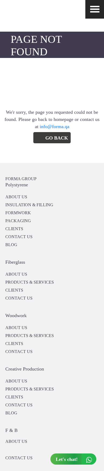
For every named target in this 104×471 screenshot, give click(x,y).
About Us (16, 274)
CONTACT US (19, 236)
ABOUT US (16, 441)
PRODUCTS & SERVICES (29, 282)
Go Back (56, 138)
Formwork (18, 213)
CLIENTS (14, 228)
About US (16, 197)
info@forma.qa (54, 126)
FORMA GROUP (21, 178)
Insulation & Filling (29, 205)
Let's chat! (67, 459)
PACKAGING (18, 220)
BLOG (11, 244)
